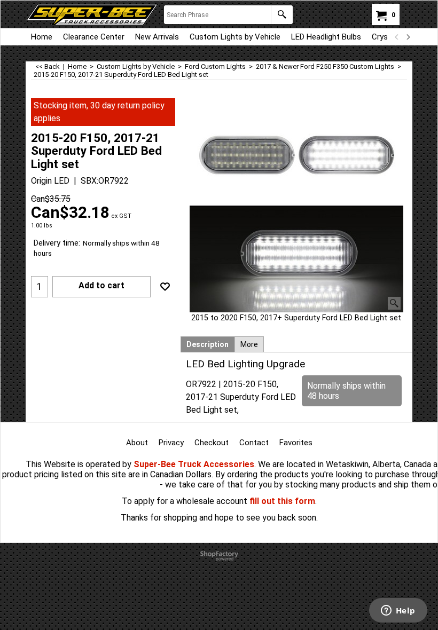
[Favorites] (165, 287)
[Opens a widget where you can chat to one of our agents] (398, 611)
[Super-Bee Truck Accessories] (92, 14)
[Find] (282, 14)
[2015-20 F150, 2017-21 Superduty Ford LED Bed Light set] (296, 205)
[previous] (397, 37)
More (249, 344)
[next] (407, 37)
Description (207, 344)
